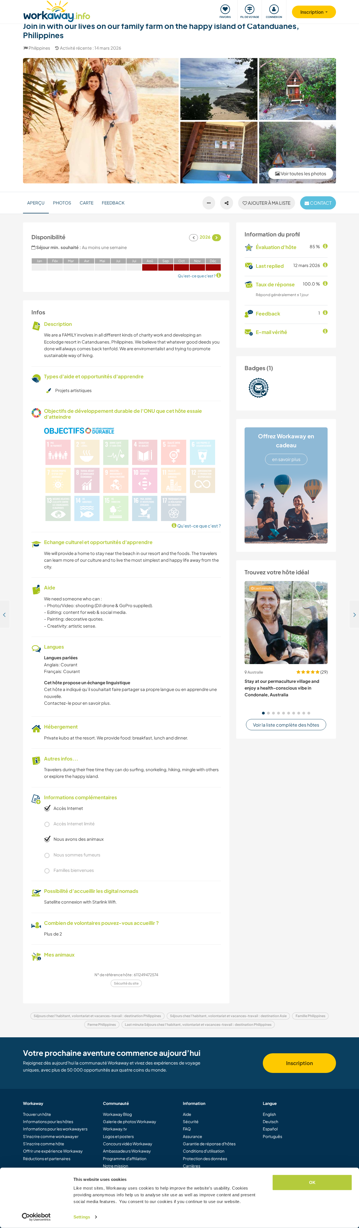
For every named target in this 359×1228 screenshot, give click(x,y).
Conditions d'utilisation (203, 1150)
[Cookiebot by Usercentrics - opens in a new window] (36, 1217)
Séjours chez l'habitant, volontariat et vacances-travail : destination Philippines (97, 1016)
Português (272, 1136)
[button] (263, 713)
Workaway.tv (115, 1128)
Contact (320, 203)
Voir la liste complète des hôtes (286, 725)
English (269, 1114)
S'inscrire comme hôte (43, 1143)
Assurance (192, 1136)
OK (312, 1182)
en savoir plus (286, 459)
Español (270, 1128)
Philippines (39, 47)
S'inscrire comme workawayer (51, 1136)
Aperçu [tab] (36, 202)
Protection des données (205, 1158)
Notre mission (115, 1165)
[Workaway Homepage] (57, 10)
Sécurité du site (126, 983)
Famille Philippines (310, 1016)
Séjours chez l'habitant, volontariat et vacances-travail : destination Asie (228, 1016)
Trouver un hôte (37, 1114)
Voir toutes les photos (303, 173)
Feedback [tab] (113, 202)
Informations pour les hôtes (48, 1121)
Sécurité (191, 1121)
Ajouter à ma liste (269, 203)
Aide (187, 1114)
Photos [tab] (62, 202)
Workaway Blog (117, 1114)
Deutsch (270, 1121)
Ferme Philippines (102, 1024)
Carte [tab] (86, 202)
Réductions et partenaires (46, 1158)
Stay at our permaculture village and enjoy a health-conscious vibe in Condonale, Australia (282, 687)
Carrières (191, 1165)
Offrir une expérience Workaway (53, 1150)
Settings (81, 1217)
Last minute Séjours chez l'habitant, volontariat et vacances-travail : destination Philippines (198, 1024)
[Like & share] (226, 203)
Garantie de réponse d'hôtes (209, 1143)
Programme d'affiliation (124, 1158)
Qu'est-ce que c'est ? (198, 525)
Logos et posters (118, 1136)
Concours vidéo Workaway (127, 1143)
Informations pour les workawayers (55, 1128)
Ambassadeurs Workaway (127, 1150)
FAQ (187, 1128)
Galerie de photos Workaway (129, 1121)
